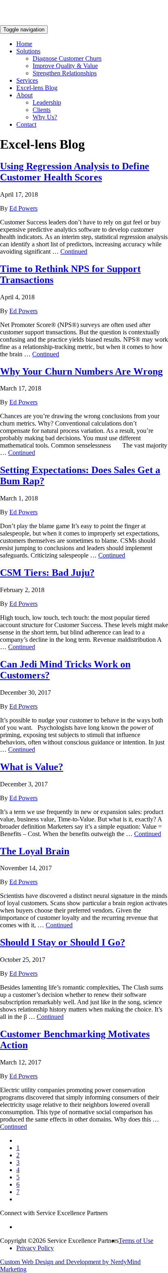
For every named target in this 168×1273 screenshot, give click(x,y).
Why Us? (45, 117)
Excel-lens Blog (36, 87)
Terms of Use (136, 1240)
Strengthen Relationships (65, 73)
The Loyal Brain (34, 851)
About (24, 95)
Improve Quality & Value (65, 65)
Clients (42, 109)
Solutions (28, 51)
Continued (73, 251)
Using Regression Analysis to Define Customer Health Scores (74, 171)
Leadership (47, 102)
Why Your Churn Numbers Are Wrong (81, 371)
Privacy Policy (35, 1247)
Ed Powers (23, 208)
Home (24, 43)
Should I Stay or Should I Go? (62, 942)
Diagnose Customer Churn (67, 58)
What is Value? (31, 767)
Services (27, 80)
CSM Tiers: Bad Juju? (47, 572)
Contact (26, 124)
